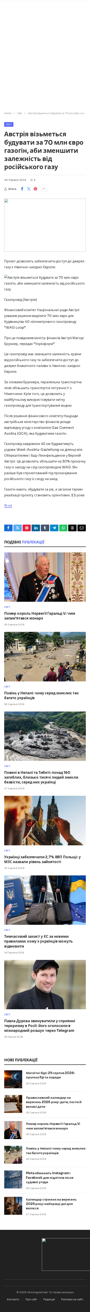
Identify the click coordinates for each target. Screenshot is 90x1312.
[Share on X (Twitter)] (29, 189)
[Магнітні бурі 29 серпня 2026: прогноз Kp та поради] (13, 1079)
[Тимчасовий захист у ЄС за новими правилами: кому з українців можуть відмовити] (45, 900)
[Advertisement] (45, 63)
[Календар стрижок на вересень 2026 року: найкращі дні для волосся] (13, 1206)
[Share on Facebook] (22, 189)
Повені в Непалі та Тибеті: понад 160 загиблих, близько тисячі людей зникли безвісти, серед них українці (41, 777)
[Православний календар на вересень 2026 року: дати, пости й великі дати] (13, 1104)
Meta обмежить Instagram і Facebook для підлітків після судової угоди (49, 1177)
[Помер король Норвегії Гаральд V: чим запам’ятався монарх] (45, 577)
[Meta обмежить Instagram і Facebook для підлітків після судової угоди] (13, 1179)
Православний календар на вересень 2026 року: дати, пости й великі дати (54, 1102)
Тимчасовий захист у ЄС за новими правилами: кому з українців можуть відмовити (38, 941)
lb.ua (8, 505)
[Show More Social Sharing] (43, 189)
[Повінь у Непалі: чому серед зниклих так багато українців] (45, 656)
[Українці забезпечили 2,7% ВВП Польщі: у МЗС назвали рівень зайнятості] (45, 820)
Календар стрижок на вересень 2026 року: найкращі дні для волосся (51, 1203)
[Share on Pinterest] (35, 189)
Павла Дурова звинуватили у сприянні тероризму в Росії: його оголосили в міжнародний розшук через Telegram (39, 1026)
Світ (9, 124)
